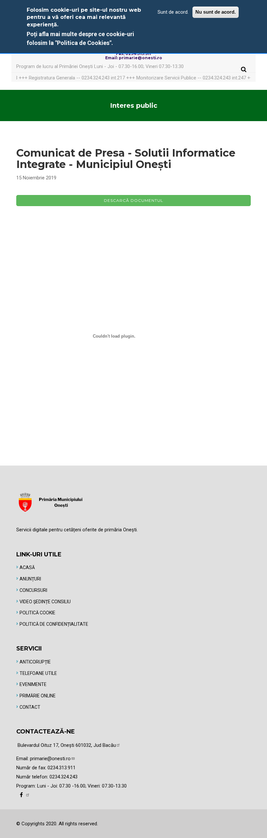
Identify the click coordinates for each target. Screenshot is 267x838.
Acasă (27, 567)
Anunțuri (30, 578)
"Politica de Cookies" (83, 42)
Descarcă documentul (133, 200)
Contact (30, 707)
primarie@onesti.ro (50, 758)
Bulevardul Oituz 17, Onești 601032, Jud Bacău (67, 745)
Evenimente (33, 684)
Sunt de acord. (173, 12)
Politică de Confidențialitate (54, 624)
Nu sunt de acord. (215, 12)
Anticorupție (35, 661)
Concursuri (33, 590)
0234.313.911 (62, 768)
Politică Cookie (37, 612)
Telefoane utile (38, 673)
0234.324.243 (63, 777)
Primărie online (38, 695)
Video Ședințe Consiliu (45, 601)
